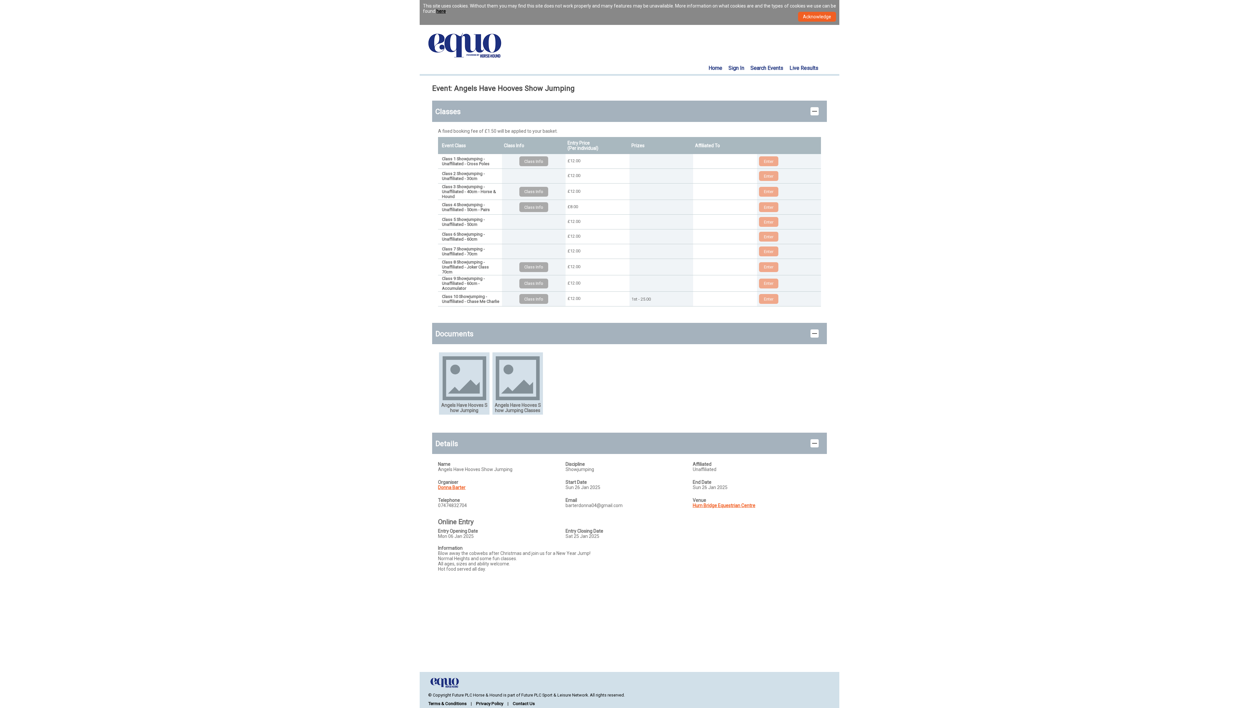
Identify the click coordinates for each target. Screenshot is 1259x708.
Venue (699, 500)
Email (571, 500)
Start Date (576, 482)
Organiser (448, 482)
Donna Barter (452, 487)
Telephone (449, 500)
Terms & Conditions (447, 703)
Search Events (766, 68)
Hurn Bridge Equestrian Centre (724, 505)
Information (450, 548)
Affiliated (702, 464)
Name (444, 464)
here (441, 11)
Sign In (736, 68)
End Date (702, 482)
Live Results (803, 68)
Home (715, 68)
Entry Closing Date (584, 531)
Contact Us (524, 703)
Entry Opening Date (458, 531)
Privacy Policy (489, 703)
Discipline (575, 464)
